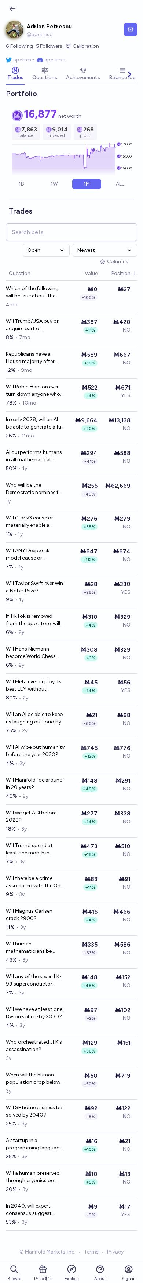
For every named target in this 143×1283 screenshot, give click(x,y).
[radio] (21, 184)
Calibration (86, 46)
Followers (49, 46)
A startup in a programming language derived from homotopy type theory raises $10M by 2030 (34, 1144)
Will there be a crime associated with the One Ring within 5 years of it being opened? (34, 882)
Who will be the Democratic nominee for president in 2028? (34, 489)
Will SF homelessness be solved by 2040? (34, 1111)
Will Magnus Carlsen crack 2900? (29, 914)
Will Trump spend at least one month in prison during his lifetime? (29, 849)
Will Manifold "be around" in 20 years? (35, 783)
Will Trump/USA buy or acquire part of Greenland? (32, 325)
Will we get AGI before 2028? (31, 816)
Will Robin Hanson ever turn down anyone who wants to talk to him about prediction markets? (33, 391)
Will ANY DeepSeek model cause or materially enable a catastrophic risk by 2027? (29, 554)
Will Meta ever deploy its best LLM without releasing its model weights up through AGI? (35, 685)
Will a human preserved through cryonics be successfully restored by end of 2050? (34, 1177)
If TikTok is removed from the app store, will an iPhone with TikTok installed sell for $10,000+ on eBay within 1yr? (35, 620)
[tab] (15, 74)
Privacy (115, 1252)
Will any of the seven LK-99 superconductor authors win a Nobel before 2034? (34, 980)
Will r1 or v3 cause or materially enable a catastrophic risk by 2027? (29, 522)
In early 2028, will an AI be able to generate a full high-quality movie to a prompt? (34, 423)
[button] (81, 274)
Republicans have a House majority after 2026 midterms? (30, 358)
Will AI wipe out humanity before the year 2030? (35, 751)
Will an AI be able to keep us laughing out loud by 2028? (34, 718)
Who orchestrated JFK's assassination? (34, 1046)
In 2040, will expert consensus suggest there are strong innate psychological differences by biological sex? (34, 1210)
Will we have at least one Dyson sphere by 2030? (34, 1013)
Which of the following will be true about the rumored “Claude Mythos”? (32, 292)
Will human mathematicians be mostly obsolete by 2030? (29, 948)
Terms (91, 1252)
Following (19, 46)
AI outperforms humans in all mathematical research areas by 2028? (35, 456)
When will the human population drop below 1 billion (35, 1079)
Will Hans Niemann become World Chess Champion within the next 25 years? (31, 653)
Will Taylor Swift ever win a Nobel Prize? (34, 587)
